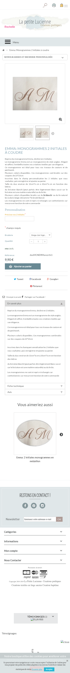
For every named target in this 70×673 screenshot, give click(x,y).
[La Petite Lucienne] (35, 22)
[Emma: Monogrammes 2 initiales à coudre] (26, 133)
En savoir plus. (37, 669)
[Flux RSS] (37, 619)
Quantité (9, 241)
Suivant (52, 133)
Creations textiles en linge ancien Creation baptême (35, 585)
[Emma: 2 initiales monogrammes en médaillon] (35, 433)
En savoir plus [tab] (14, 303)
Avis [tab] (9, 392)
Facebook (36, 279)
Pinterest (37, 286)
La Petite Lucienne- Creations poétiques (42, 581)
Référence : (10, 255)
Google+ (54, 279)
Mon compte (11, 550)
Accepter (49, 669)
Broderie (9, 235)
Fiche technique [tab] (15, 386)
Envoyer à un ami (14, 297)
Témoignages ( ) (37, 616)
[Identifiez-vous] (54, 5)
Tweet (19, 279)
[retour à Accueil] (3, 50)
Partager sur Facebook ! (35, 297)
